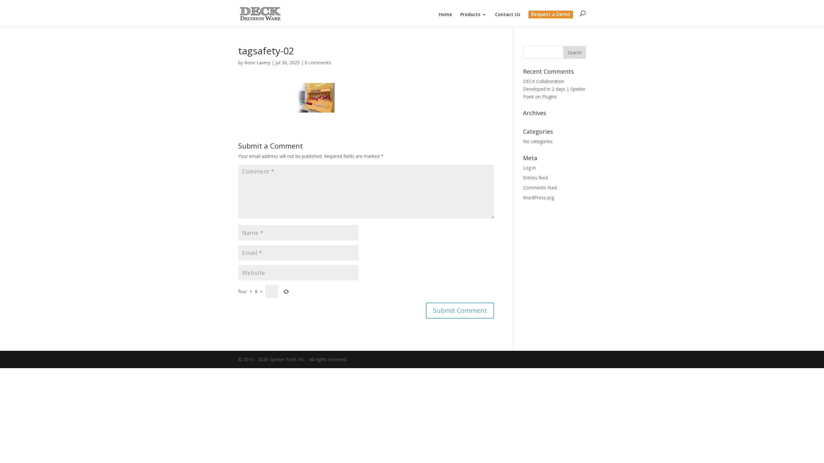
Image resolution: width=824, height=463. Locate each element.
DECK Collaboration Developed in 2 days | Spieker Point (554, 89)
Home (445, 14)
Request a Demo (550, 14)
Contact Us (507, 14)
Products (470, 14)
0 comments (318, 62)
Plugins (549, 97)
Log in (529, 168)
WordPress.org (538, 198)
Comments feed (540, 188)
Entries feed (535, 178)
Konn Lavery (257, 62)
